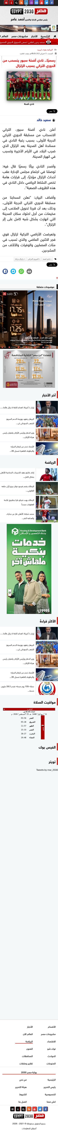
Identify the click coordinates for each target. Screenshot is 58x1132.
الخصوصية (50, 1094)
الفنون (29, 1048)
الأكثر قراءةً (48, 620)
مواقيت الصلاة (45, 701)
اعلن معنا (51, 1101)
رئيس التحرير (50, 1087)
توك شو (51, 1048)
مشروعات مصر (19, 35)
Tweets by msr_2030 (47, 769)
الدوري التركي (33, 259)
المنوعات (51, 1063)
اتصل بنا (22, 1101)
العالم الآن (28, 1034)
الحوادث (52, 1056)
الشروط (23, 1094)
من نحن (23, 1079)
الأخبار (34, 35)
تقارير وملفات (26, 1063)
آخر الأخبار (49, 394)
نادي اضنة (46, 259)
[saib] (29, 320)
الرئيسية (45, 35)
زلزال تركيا (19, 259)
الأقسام (52, 1026)
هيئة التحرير (21, 1087)
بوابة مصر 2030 (29, 1072)
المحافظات (27, 1056)
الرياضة (50, 50)
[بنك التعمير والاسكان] (29, 569)
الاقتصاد (51, 1041)
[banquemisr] (29, 369)
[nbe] (29, 28)
